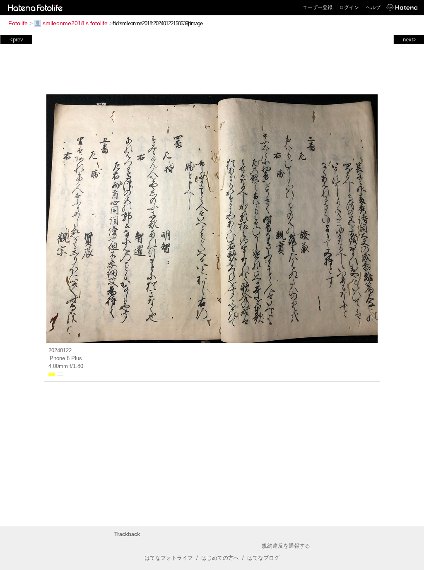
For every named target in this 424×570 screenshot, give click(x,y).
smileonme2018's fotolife (75, 23)
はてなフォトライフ (169, 558)
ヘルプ (373, 7)
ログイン (349, 7)
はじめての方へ (220, 558)
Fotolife (18, 23)
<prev (16, 39)
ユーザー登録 (317, 7)
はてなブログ (263, 558)
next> (410, 39)
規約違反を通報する (286, 546)
